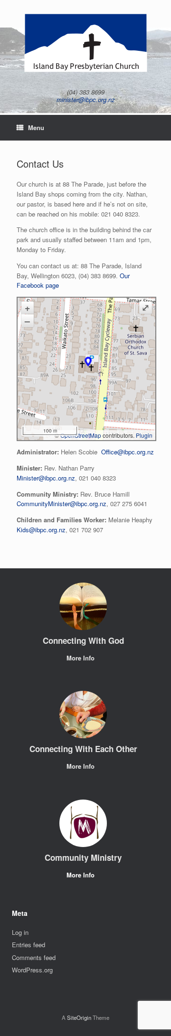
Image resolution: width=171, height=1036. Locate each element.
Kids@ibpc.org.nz (41, 529)
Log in (20, 932)
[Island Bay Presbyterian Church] (85, 43)
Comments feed (34, 957)
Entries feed (28, 944)
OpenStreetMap (80, 435)
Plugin (143, 435)
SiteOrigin (79, 1017)
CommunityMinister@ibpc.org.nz (61, 503)
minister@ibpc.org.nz (86, 99)
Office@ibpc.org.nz (127, 451)
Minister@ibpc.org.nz (46, 477)
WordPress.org (32, 969)
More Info (81, 657)
